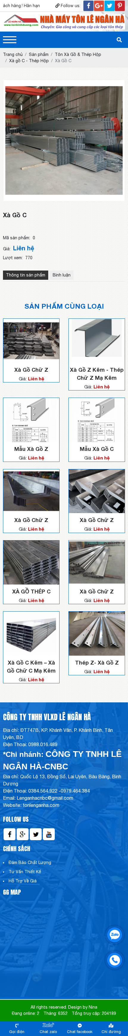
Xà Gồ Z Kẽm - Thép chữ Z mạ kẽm (97, 373)
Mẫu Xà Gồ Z (31, 449)
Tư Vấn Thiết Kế (25, 871)
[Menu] (9, 39)
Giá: (6, 248)
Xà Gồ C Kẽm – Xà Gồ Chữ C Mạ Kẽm (31, 666)
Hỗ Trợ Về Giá (23, 881)
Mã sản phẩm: (16, 237)
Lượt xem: (13, 257)
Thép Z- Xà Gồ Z (97, 662)
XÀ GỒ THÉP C (31, 591)
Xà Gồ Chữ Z (31, 369)
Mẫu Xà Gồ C (97, 449)
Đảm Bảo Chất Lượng (30, 862)
